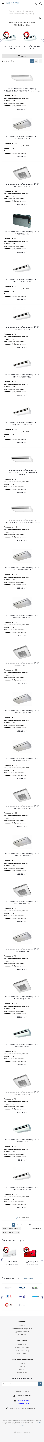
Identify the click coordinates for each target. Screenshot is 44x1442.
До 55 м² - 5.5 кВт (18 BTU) (32, 47)
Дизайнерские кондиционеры (32, 1262)
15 (30, 1225)
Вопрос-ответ (22, 1354)
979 (8, 1287)
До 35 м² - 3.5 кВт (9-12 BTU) (11, 47)
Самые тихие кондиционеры (12, 1262)
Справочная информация (22, 1359)
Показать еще (36, 1228)
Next (42, 40)
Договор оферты (22, 1331)
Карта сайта (22, 1373)
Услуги (22, 1363)
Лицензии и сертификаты (22, 1328)
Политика (22, 1335)
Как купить (22, 1340)
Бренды (22, 1370)
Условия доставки (22, 1347)
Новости (22, 1325)
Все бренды (28, 1278)
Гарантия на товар (22, 1350)
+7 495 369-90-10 (24, 1395)
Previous (1, 40)
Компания (22, 1321)
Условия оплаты (22, 1344)
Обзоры (22, 1366)
